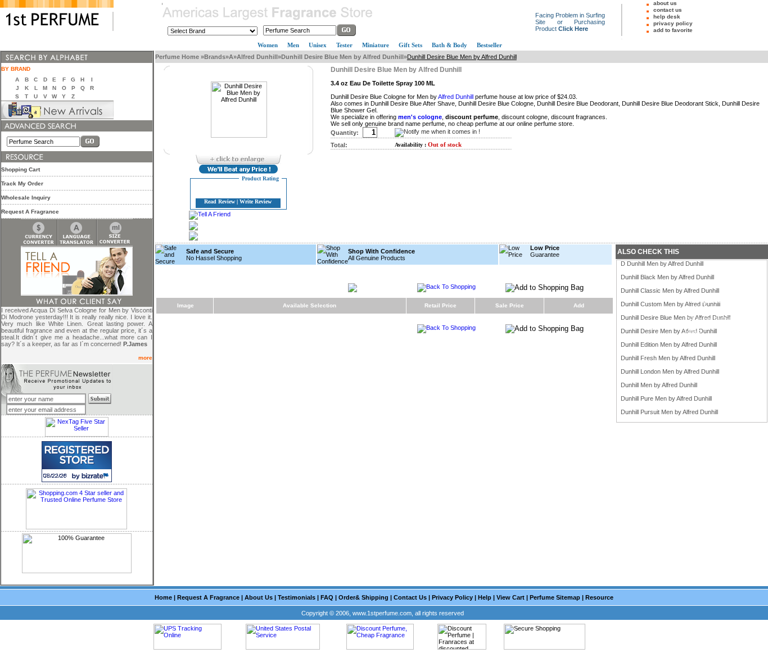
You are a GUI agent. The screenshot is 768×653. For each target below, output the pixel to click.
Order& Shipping (363, 597)
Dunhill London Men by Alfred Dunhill (670, 371)
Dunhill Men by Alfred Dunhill (659, 385)
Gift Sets (410, 45)
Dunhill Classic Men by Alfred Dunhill (670, 290)
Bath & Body (449, 45)
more (145, 358)
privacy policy (673, 23)
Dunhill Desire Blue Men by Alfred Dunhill (342, 56)
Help (484, 597)
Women (267, 45)
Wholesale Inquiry (26, 197)
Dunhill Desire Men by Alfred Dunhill (669, 331)
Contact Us (410, 597)
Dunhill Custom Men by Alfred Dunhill (670, 304)
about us (665, 3)
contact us (667, 10)
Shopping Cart (20, 169)
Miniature (375, 45)
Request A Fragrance (30, 211)
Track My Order (22, 183)
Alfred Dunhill (257, 56)
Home (163, 597)
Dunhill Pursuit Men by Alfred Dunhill (669, 412)
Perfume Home (178, 56)
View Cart (510, 597)
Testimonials (296, 597)
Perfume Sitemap (555, 597)
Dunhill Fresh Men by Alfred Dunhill (668, 358)
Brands (214, 56)
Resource (599, 597)
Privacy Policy (452, 597)
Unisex (318, 45)
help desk (666, 16)
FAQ (326, 597)
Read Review (219, 201)
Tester (344, 45)
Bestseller (489, 45)
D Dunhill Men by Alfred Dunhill (662, 263)
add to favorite (673, 30)
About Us (259, 597)
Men (293, 45)
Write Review (256, 201)
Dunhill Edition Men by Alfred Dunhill (669, 344)
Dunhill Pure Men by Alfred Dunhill (666, 398)
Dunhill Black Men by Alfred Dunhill (667, 277)
